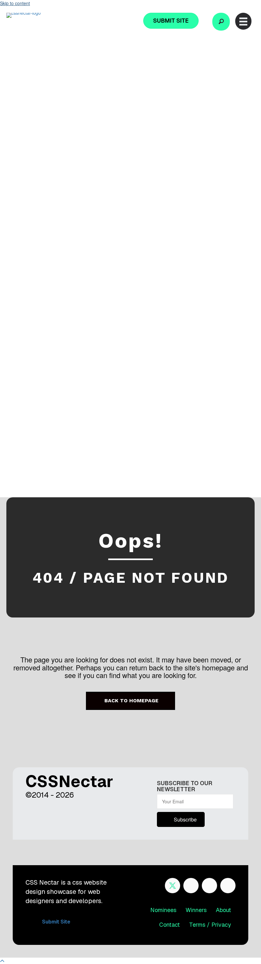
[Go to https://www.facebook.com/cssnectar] (191, 885)
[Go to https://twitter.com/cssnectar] (172, 885)
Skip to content (15, 3)
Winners (196, 910)
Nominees (163, 910)
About (223, 910)
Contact (169, 924)
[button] (221, 22)
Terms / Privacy (210, 924)
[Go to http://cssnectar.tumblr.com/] (228, 885)
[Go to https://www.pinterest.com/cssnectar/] (209, 885)
